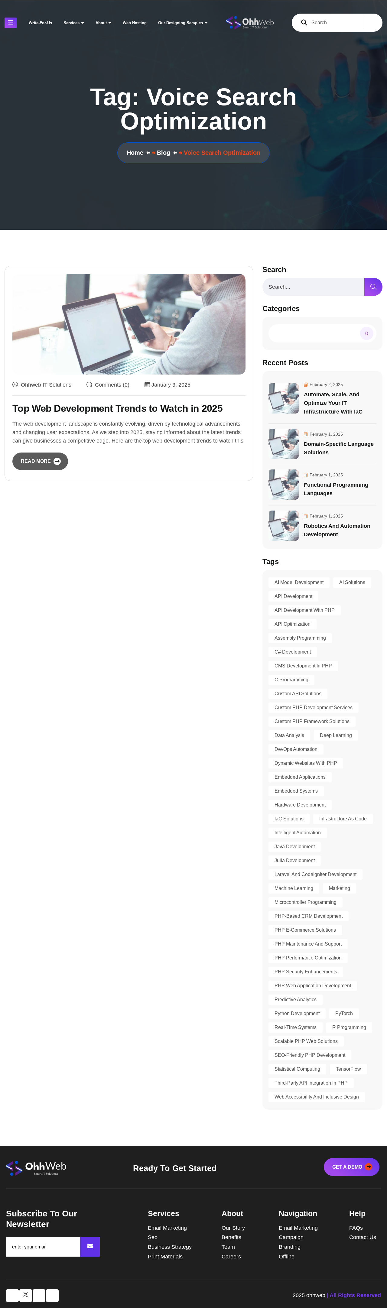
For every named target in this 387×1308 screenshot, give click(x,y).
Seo (153, 1237)
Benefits (231, 1237)
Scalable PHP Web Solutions (306, 1041)
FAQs (356, 1228)
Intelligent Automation (298, 832)
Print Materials (165, 1257)
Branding (290, 1247)
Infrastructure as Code (343, 818)
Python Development (297, 1013)
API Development (293, 596)
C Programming (291, 679)
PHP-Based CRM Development (309, 916)
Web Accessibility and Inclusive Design (317, 1096)
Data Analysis (289, 735)
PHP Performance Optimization (308, 957)
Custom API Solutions (298, 693)
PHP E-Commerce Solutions (305, 930)
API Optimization (293, 624)
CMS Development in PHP (303, 665)
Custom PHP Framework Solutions (312, 721)
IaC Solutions (289, 818)
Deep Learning (336, 735)
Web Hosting (135, 23)
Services (71, 23)
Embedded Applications (300, 777)
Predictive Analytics (296, 999)
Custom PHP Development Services (314, 707)
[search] (373, 287)
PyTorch (344, 1013)
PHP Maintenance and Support (308, 943)
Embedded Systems (296, 791)
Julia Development (295, 860)
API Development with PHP (305, 610)
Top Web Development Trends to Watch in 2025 (117, 408)
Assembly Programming (300, 638)
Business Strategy (170, 1247)
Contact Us (362, 1237)
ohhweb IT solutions (46, 385)
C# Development (293, 651)
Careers (231, 1257)
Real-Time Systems (296, 1027)
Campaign (291, 1237)
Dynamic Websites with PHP (306, 763)
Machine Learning (294, 888)
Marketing (339, 888)
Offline (286, 1257)
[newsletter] (90, 1247)
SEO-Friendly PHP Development (310, 1055)
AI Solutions (352, 582)
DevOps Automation (296, 749)
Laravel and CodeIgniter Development (315, 874)
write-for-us (40, 23)
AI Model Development (299, 582)
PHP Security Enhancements (306, 971)
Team (228, 1247)
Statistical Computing (297, 1069)
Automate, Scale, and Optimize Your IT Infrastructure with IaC (333, 402)
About (101, 23)
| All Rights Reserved (354, 1295)
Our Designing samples (180, 23)
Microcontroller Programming (306, 902)
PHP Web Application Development (313, 985)
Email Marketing (167, 1228)
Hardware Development (300, 804)
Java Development (295, 846)
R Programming (349, 1027)
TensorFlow (348, 1069)
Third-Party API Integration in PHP (311, 1083)
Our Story (233, 1228)
